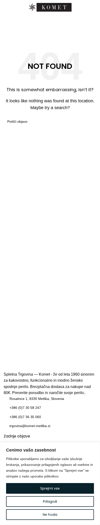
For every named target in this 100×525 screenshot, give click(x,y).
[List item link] (50, 398)
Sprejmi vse (50, 488)
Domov (39, 34)
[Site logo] (50, 7)
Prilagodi (50, 501)
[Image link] (50, 362)
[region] (50, 483)
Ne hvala (50, 514)
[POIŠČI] (90, 121)
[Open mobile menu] (5, 7)
